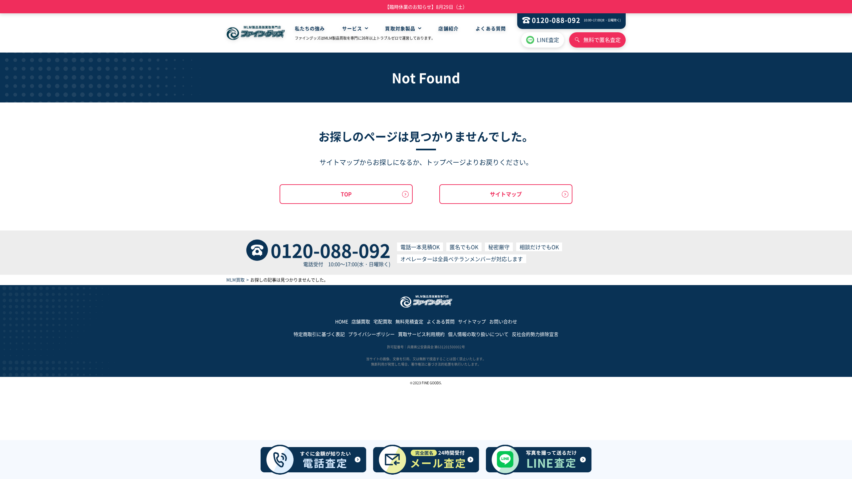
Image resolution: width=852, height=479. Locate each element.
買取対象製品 (400, 28)
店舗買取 (360, 321)
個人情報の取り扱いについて (478, 334)
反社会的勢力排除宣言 (535, 334)
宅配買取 (382, 321)
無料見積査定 (409, 321)
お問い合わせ (503, 321)
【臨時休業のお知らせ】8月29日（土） (426, 6)
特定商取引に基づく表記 (319, 334)
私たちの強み (310, 28)
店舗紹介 (448, 28)
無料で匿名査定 (602, 40)
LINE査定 (548, 40)
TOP (346, 194)
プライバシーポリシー (371, 334)
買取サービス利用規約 (421, 334)
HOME (341, 321)
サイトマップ (506, 194)
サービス (352, 28)
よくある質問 (491, 28)
